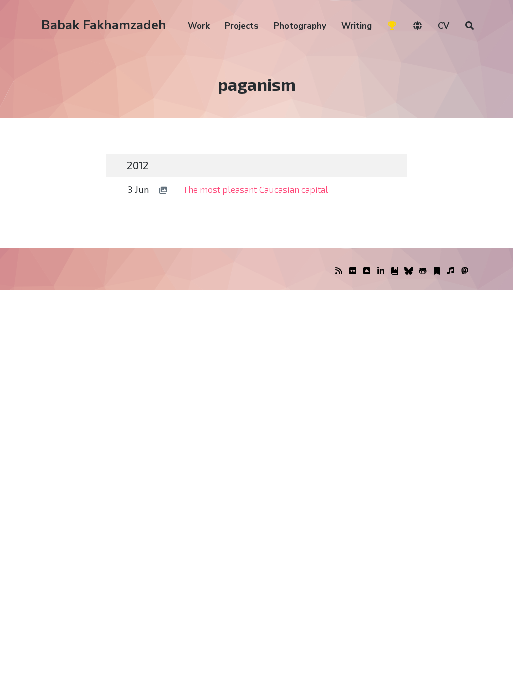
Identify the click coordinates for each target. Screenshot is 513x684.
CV (443, 26)
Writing (356, 26)
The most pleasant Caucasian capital (255, 189)
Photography (300, 26)
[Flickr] (353, 271)
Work (199, 26)
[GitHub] (423, 271)
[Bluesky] (409, 271)
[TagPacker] (437, 271)
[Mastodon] (465, 271)
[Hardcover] (395, 271)
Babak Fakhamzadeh (103, 25)
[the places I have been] (367, 271)
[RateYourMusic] (451, 271)
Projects (242, 26)
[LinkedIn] (381, 271)
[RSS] (339, 271)
